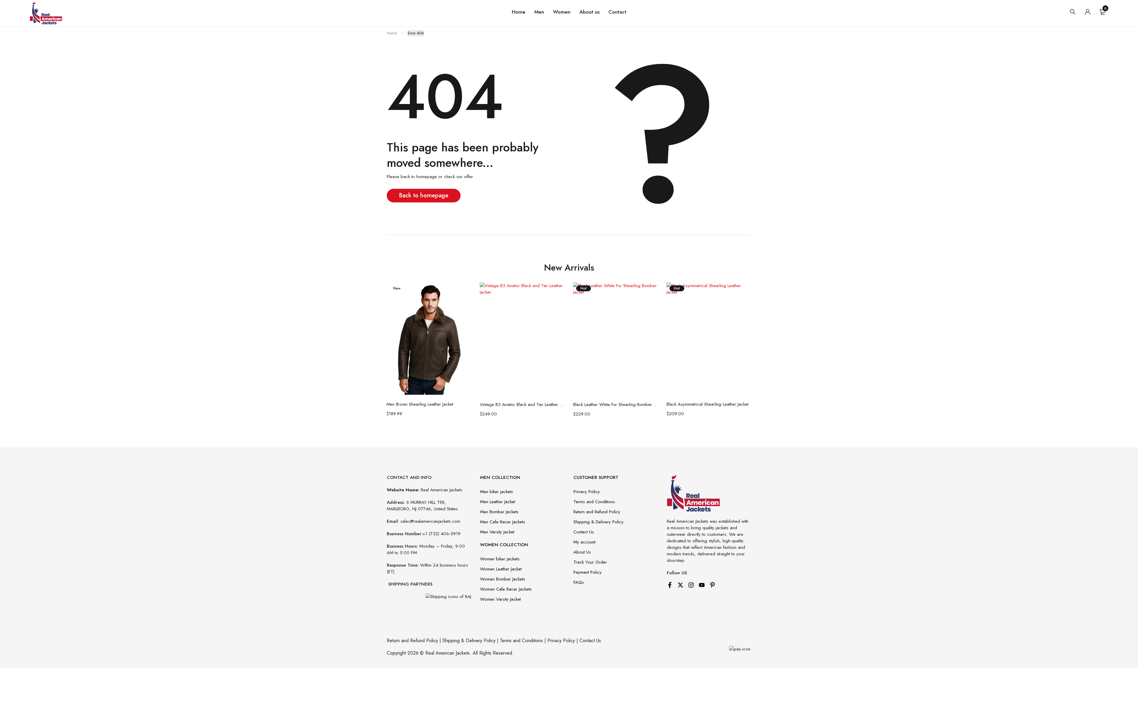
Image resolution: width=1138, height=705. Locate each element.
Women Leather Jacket (501, 569)
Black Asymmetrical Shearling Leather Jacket (707, 404)
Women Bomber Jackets (502, 579)
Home (392, 33)
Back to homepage (423, 195)
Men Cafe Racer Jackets (502, 522)
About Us (582, 552)
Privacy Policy (586, 491)
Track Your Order (590, 562)
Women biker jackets (500, 559)
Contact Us (583, 532)
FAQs (578, 582)
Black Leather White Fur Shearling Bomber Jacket (615, 404)
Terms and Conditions (594, 501)
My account (584, 542)
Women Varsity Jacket (500, 599)
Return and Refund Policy (596, 512)
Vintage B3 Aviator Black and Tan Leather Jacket (522, 404)
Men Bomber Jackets (499, 512)
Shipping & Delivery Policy (598, 522)
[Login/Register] (1088, 12)
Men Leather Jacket (497, 501)
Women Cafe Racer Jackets (506, 589)
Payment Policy (587, 572)
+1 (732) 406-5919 (442, 533)
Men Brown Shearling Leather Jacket (419, 404)
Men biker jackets (496, 491)
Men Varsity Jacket (497, 532)
